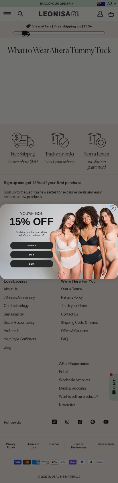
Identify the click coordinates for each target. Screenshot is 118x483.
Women (31, 245)
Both (31, 263)
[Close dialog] (113, 208)
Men (31, 254)
